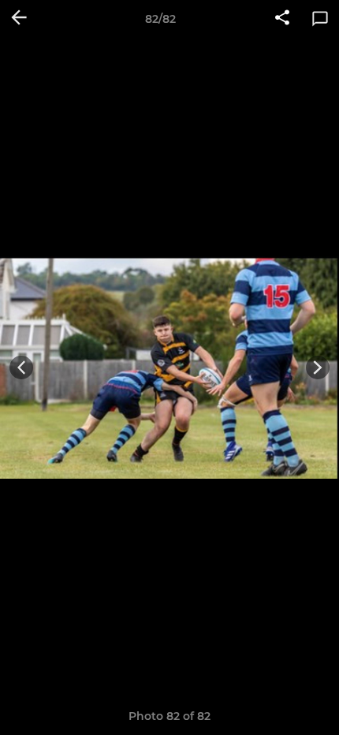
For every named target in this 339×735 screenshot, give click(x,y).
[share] (282, 19)
